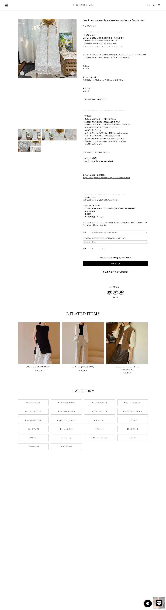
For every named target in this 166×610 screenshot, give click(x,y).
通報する (115, 298)
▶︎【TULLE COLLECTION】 (66, 420)
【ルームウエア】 (33, 447)
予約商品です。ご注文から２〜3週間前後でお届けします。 (105, 238)
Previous (22, 73)
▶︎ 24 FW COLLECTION (132, 403)
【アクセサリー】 (132, 429)
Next (72, 73)
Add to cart (115, 264)
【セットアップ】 (33, 429)
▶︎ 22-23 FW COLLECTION (132, 411)
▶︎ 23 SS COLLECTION (99, 411)
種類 (84, 232)
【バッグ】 (133, 438)
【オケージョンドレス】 (99, 438)
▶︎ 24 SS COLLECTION (33, 411)
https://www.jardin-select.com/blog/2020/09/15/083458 (106, 178)
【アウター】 (99, 429)
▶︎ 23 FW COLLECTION (66, 411)
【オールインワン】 (67, 429)
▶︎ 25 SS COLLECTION (99, 403)
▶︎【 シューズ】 (99, 420)
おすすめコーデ (66, 447)
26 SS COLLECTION (33, 403)
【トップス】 (132, 420)
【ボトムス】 (33, 438)
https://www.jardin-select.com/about (98, 161)
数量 (84, 249)
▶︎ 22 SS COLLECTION (33, 420)
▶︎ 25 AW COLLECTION (66, 403)
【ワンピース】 (66, 438)
